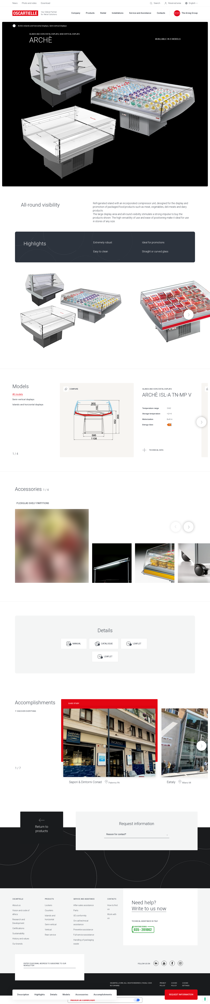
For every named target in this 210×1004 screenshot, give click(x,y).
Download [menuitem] (45, 3)
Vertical (48, 929)
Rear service (50, 935)
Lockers (48, 905)
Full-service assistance (83, 935)
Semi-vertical (50, 924)
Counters (49, 910)
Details (53, 994)
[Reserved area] (172, 3)
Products (49, 899)
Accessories (81, 994)
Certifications (18, 928)
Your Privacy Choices (116, 999)
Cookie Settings (185, 984)
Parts (75, 910)
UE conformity (79, 915)
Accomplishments (103, 994)
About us (16, 905)
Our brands (17, 944)
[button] (189, 315)
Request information (181, 994)
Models (66, 994)
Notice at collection (82, 999)
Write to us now (149, 909)
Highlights (39, 994)
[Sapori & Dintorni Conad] (109, 744)
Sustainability (18, 933)
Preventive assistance (83, 929)
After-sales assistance (83, 905)
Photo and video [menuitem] (29, 3)
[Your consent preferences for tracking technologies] (205, 999)
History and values (20, 938)
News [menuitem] (15, 3)
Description (23, 994)
